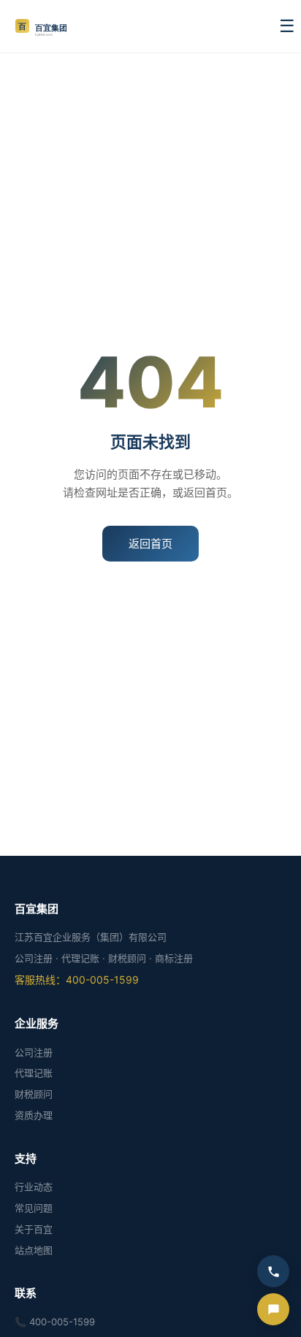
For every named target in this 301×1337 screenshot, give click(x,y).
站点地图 (34, 1250)
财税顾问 (34, 1094)
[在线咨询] (273, 1309)
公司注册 (34, 1052)
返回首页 (150, 544)
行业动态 (34, 1186)
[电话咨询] (273, 1271)
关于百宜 (34, 1229)
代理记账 (34, 1073)
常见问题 (34, 1208)
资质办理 (34, 1115)
